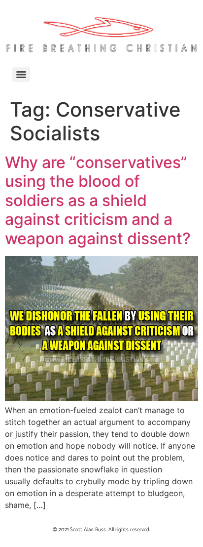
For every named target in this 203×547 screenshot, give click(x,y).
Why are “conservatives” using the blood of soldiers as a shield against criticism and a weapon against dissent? (98, 200)
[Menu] (21, 74)
